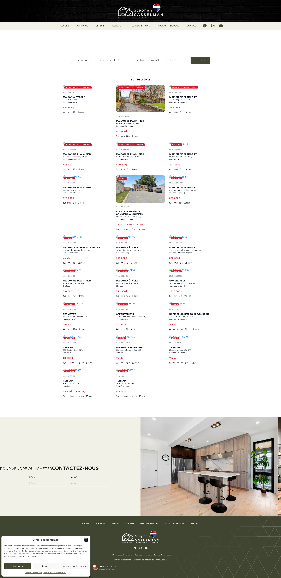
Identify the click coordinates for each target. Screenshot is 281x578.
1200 (188, 203)
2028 (82, 263)
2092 (136, 296)
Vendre (100, 25)
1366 (82, 112)
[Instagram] (212, 25)
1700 (82, 296)
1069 (189, 169)
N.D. (120, 229)
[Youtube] (221, 25)
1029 (136, 329)
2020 (136, 363)
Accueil (64, 25)
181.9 (135, 263)
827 (143, 229)
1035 (136, 136)
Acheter (117, 25)
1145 (82, 169)
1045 (189, 112)
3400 (188, 296)
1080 (189, 263)
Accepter (17, 566)
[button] (86, 539)
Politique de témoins (33, 573)
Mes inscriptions (140, 25)
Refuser (45, 566)
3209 (197, 329)
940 (82, 203)
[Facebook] (204, 25)
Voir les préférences (74, 566)
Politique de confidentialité (54, 573)
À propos (82, 25)
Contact (192, 25)
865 (135, 169)
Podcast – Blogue (168, 25)
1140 (83, 329)
